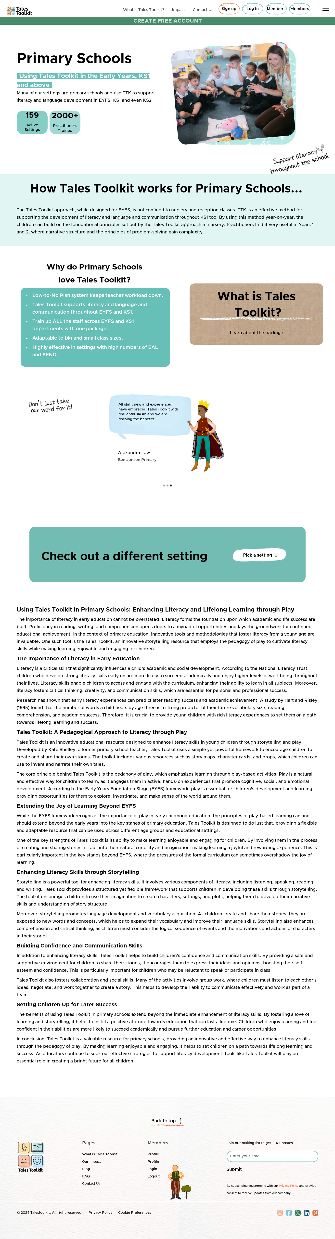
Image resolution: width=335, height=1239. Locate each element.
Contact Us (91, 1184)
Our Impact (91, 1161)
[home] (19, 9)
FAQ (86, 1176)
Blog (86, 1169)
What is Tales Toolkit (99, 1154)
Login (152, 1169)
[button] (325, 8)
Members (276, 9)
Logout (154, 1176)
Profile (153, 1154)
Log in (252, 9)
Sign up (229, 9)
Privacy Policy (100, 1212)
